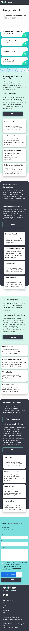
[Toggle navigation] (26, 2)
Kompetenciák (7, 603)
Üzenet (3, 547)
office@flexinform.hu (9, 527)
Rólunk (5, 608)
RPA (4, 613)
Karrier (5, 605)
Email (3, 541)
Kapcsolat (6, 610)
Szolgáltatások (8, 600)
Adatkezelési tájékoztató (11, 617)
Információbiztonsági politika (12, 619)
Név (2, 534)
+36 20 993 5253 (7, 529)
